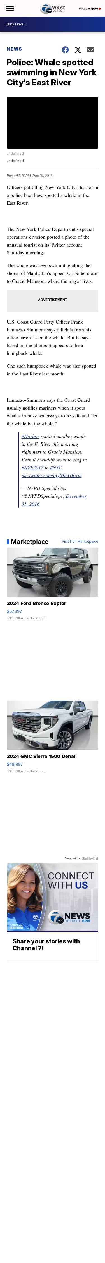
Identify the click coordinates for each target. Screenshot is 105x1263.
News (14, 49)
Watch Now (89, 8)
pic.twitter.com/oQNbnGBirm (51, 475)
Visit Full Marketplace (80, 542)
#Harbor (30, 436)
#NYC (56, 467)
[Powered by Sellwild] (90, 858)
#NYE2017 (32, 467)
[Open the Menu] (9, 8)
